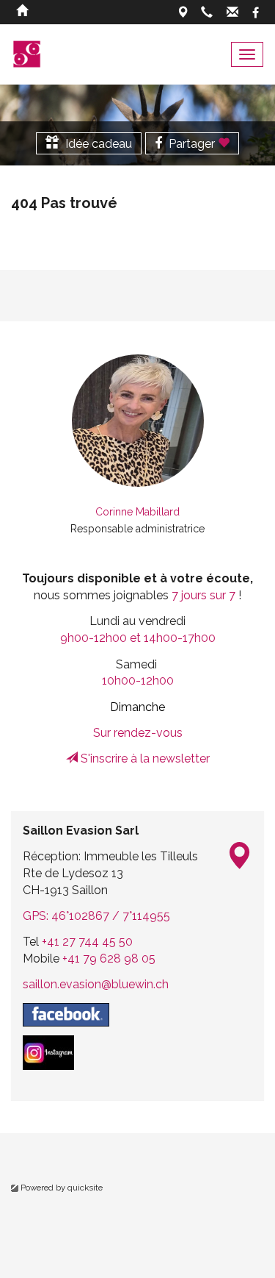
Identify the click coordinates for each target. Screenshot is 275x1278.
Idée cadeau (97, 144)
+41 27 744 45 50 (87, 942)
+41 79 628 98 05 (108, 958)
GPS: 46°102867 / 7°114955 (96, 916)
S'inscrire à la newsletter (144, 758)
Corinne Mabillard (137, 512)
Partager (192, 144)
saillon (96, 984)
